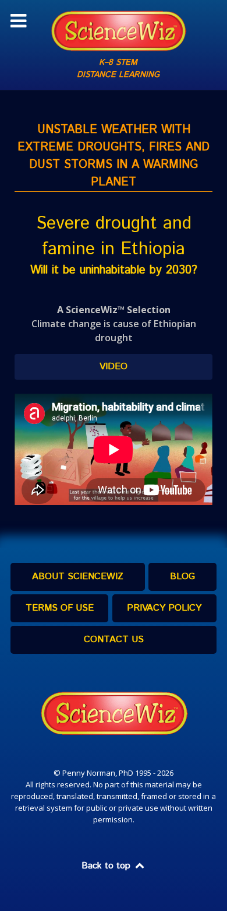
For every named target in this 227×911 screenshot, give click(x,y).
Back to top (107, 866)
